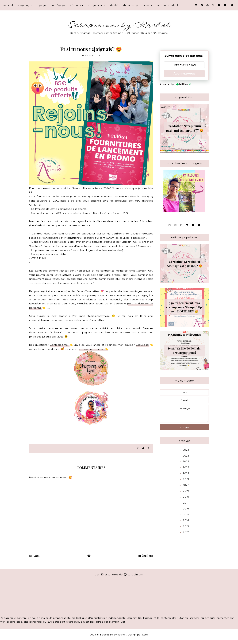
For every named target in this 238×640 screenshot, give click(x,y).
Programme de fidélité (103, 5)
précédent (145, 555)
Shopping (23, 5)
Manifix (147, 5)
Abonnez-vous (184, 73)
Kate (145, 634)
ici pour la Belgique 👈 (93, 349)
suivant (34, 555)
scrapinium (135, 574)
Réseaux (75, 5)
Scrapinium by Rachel (119, 25)
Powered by (167, 84)
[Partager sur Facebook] (138, 448)
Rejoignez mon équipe (51, 5)
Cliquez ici (142, 345)
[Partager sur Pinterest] (148, 448)
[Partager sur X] (143, 448)
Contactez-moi (60, 345)
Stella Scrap (130, 5)
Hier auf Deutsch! (168, 5)
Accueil (8, 5)
